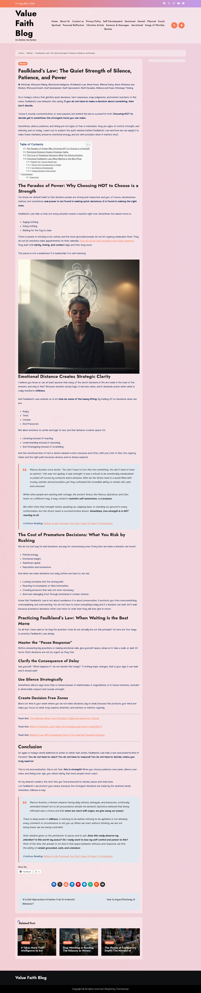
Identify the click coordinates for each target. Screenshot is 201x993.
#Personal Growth (35, 88)
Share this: (34, 177)
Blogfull (108, 989)
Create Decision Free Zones (44, 171)
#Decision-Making (39, 84)
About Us (65, 21)
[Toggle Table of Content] (87, 144)
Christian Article (95, 25)
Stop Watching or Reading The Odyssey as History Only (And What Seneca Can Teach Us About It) (78, 952)
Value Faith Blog (26, 23)
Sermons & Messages (117, 25)
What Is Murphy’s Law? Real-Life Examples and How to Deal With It (66, 726)
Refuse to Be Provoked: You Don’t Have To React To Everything (77, 523)
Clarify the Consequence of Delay (46, 165)
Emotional (130, 21)
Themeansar (122, 989)
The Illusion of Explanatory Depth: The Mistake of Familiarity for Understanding (120, 952)
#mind (117, 84)
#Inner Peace (93, 84)
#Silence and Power (105, 88)
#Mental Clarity (107, 84)
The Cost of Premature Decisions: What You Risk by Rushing (55, 155)
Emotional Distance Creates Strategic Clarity (47, 152)
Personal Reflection (73, 25)
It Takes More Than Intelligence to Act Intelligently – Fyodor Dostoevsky (33, 952)
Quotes (108, 29)
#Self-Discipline (88, 88)
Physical (151, 21)
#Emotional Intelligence (58, 84)
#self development (53, 88)
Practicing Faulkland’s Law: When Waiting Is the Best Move (54, 159)
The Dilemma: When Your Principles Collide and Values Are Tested (64, 718)
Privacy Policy (93, 21)
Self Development (113, 21)
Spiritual (56, 25)
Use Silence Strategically (42, 168)
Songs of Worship (154, 25)
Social (161, 21)
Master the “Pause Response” (44, 162)
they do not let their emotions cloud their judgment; (107, 240)
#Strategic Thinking (124, 88)
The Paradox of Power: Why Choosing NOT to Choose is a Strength (58, 148)
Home (55, 21)
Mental (141, 21)
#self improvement (71, 88)
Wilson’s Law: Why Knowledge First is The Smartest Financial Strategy (67, 735)
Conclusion (27, 174)
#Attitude (25, 84)
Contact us (78, 21)
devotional (137, 25)
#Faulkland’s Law (78, 84)
